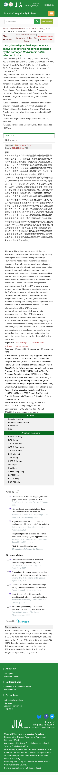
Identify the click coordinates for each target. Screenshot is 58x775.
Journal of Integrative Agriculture (20, 13)
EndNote (21, 148)
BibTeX (14, 148)
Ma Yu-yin (12, 464)
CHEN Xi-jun (13, 475)
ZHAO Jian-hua (15, 443)
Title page (8, 703)
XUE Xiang (13, 457)
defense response (21, 346)
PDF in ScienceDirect (23, 145)
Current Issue (20, 38)
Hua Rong (12, 468)
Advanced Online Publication (26, 35)
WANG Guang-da (16, 447)
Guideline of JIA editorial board (17, 686)
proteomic (8, 346)
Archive (29, 38)
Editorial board (10, 689)
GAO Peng (13, 440)
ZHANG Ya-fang (15, 461)
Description (9, 673)
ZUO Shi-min (14, 482)
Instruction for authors (13, 700)
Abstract (9, 135)
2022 (29, 28)
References (11, 140)
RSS (10, 429)
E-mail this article (15, 419)
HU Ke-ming (13, 478)
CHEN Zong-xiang (16, 471)
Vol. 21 (34, 28)
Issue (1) (42, 28)
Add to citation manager (18, 422)
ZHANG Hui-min (15, 450)
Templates (8, 709)
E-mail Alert (13, 425)
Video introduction (12, 676)
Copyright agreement (13, 706)
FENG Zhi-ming (15, 436)
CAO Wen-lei (14, 454)
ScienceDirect (34, 768)
